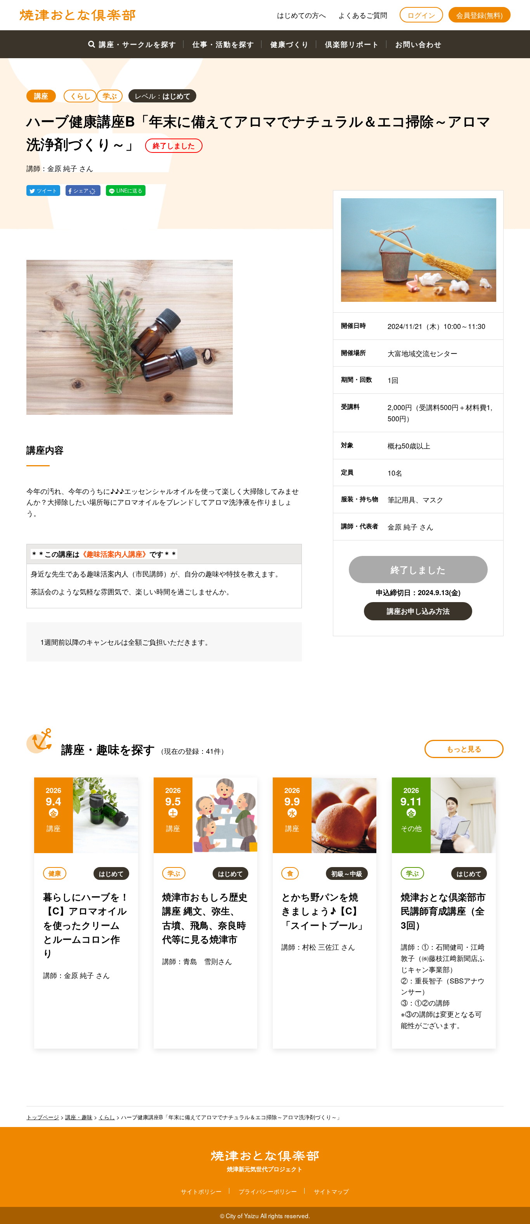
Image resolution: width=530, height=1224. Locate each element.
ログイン (421, 15)
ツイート (47, 190)
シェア (81, 190)
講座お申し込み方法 (418, 611)
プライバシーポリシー (268, 1191)
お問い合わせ (418, 44)
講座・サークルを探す (138, 44)
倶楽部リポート (352, 44)
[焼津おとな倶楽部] (77, 19)
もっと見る (464, 749)
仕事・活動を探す (223, 44)
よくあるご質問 (362, 15)
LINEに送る (129, 190)
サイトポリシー (201, 1191)
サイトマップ (331, 1191)
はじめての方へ (301, 15)
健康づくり (289, 44)
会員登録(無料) (479, 15)
